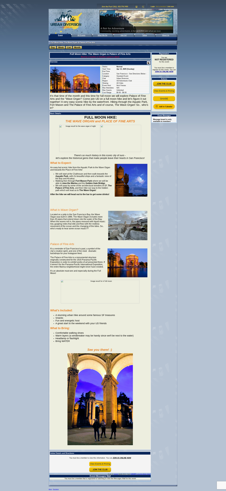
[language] (136, 7)
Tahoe (144, 35)
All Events (81, 35)
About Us (165, 35)
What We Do (102, 35)
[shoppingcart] (143, 7)
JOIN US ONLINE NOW (122, 458)
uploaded (116, 474)
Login (153, 6)
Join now (170, 6)
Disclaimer (56, 489)
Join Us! (123, 35)
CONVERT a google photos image (140, 474)
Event (60, 35)
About (50, 489)
